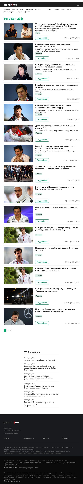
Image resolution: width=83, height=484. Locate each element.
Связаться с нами (46, 461)
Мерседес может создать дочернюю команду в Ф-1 (56, 208)
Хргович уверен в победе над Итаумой (39, 360)
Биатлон (29, 9)
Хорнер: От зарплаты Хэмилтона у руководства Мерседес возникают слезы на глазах (56, 167)
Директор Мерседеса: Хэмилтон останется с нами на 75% (55, 127)
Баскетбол (39, 9)
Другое (27, 12)
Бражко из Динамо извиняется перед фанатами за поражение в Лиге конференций (39, 404)
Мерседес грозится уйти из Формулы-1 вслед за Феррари (56, 249)
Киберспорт (8, 12)
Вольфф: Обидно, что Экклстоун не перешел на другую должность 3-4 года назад (56, 228)
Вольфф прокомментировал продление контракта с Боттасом (52, 45)
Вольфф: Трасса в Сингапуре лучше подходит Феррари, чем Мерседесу (55, 289)
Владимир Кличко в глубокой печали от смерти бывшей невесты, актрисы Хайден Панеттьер (40, 368)
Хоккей (48, 9)
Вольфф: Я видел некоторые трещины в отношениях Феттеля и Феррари (53, 106)
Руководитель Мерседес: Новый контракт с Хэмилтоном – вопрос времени (54, 188)
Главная (7, 9)
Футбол (15, 9)
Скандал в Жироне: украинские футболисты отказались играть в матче (41, 395)
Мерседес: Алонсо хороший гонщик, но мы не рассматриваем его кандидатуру (55, 310)
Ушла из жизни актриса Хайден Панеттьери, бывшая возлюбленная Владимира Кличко (38, 378)
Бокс (22, 9)
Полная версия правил (12, 481)
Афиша (6, 438)
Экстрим (19, 12)
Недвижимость (28, 438)
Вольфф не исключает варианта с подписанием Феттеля (56, 86)
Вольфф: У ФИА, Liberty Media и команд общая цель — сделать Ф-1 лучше (55, 269)
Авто (69, 9)
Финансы (65, 438)
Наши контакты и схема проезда (16, 461)
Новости (46, 438)
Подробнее (42, 38)
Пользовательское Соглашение (30, 463)
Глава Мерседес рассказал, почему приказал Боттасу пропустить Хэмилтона (54, 147)
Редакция (33, 461)
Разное (39, 53)
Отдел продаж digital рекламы (29, 468)
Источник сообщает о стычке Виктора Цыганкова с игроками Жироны (39, 387)
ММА (63, 9)
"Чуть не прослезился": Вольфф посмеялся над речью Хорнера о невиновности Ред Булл (56, 25)
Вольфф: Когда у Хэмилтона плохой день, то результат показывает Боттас (55, 65)
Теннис (56, 9)
